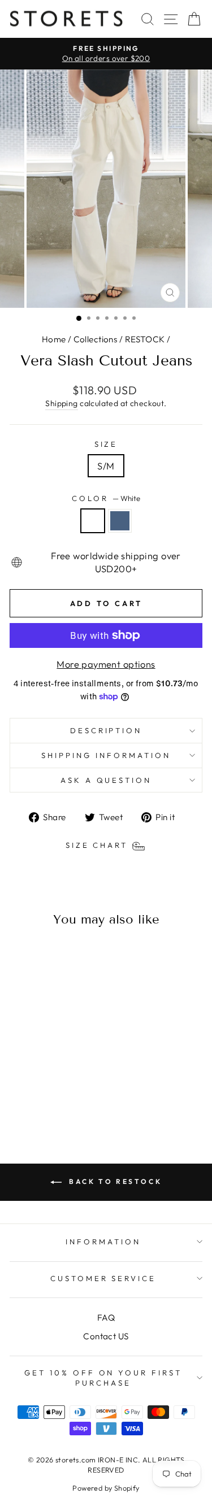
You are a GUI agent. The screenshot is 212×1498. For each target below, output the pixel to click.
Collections (95, 339)
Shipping (61, 403)
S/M (105, 466)
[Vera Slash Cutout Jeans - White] (40, 1096)
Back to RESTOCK (114, 1181)
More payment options (106, 664)
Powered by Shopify (105, 1487)
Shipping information (106, 755)
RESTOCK (145, 339)
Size (106, 443)
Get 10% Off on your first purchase (103, 1378)
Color (106, 498)
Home (54, 339)
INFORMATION (103, 1241)
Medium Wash (120, 521)
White (92, 521)
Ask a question (106, 780)
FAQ (106, 1317)
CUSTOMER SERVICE (103, 1278)
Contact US (105, 1336)
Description (106, 730)
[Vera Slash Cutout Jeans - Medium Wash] (53, 1096)
